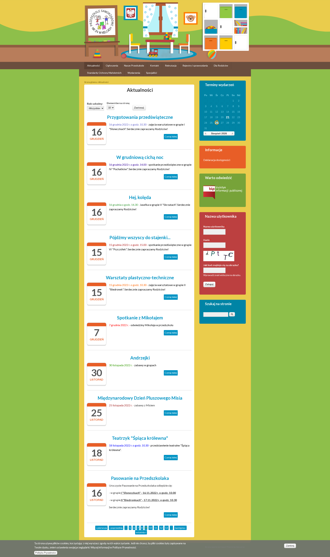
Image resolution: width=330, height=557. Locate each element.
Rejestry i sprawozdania (195, 65)
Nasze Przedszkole (134, 65)
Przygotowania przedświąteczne (140, 117)
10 (150, 527)
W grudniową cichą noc (139, 157)
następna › (180, 527)
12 (161, 527)
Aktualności (93, 65)
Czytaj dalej (171, 137)
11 (156, 527)
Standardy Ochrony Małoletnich (104, 72)
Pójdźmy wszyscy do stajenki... (139, 237)
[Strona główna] (102, 55)
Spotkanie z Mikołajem (140, 317)
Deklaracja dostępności (216, 160)
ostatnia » (141, 532)
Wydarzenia (134, 72)
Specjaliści (151, 72)
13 (166, 527)
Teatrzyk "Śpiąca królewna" (140, 438)
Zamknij (290, 545)
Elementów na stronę (118, 103)
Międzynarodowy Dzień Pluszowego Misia (140, 398)
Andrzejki (140, 358)
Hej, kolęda (140, 197)
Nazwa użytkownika (214, 226)
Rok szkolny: (95, 103)
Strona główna (90, 82)
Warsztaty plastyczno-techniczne (140, 277)
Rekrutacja (171, 65)
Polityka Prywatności (45, 552)
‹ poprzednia (116, 527)
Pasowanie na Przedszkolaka (140, 478)
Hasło (207, 239)
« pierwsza (101, 527)
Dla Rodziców (221, 65)
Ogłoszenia (112, 65)
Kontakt (154, 65)
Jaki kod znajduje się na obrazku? (221, 265)
